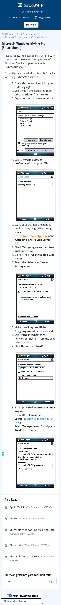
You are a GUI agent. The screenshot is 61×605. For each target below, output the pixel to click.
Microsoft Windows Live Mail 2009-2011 (33, 530)
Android (14, 518)
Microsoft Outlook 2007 (23, 556)
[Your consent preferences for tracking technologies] (3, 454)
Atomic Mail (16, 545)
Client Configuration (26, 34)
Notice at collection (15, 601)
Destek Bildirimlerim (32, 11)
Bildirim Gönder (21, 17)
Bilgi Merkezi (45, 17)
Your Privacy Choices (25, 595)
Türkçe (30, 24)
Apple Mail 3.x (18, 507)
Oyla (51, 581)
